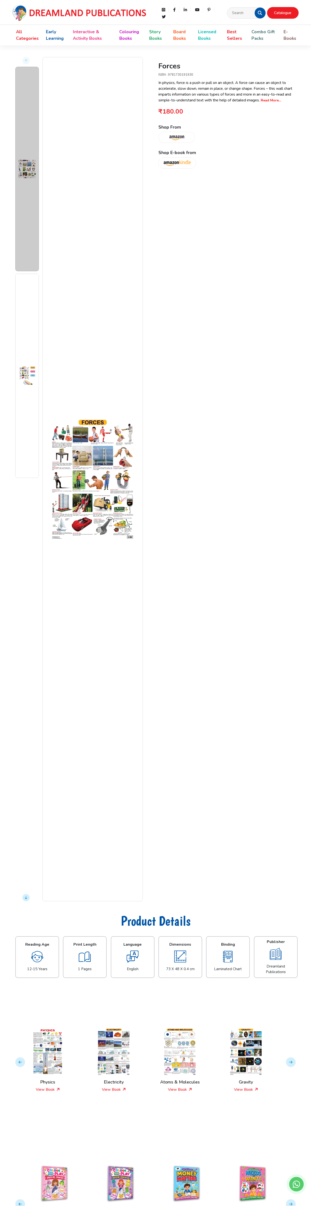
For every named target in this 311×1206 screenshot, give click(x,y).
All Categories (27, 35)
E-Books (290, 35)
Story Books (155, 35)
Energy (255, 1082)
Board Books (179, 35)
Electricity (56, 1082)
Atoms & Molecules (122, 1082)
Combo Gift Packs (263, 35)
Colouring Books (129, 35)
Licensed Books (207, 35)
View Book (54, 1089)
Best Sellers (234, 35)
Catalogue (282, 13)
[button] (260, 13)
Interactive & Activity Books (87, 35)
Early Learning (55, 35)
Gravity (188, 1082)
